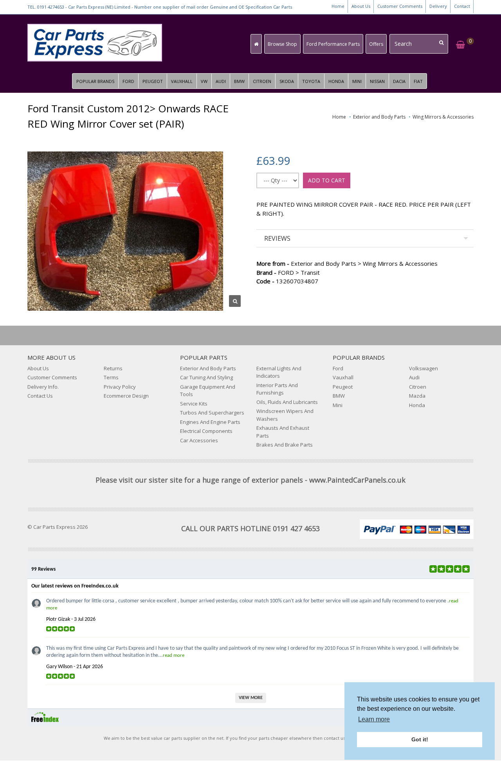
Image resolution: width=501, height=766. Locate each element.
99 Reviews (43, 569)
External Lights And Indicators (278, 372)
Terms (111, 377)
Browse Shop (282, 44)
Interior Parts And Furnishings (277, 389)
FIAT (418, 81)
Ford (338, 368)
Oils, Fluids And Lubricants (287, 402)
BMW (239, 81)
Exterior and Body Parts (379, 117)
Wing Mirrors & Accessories (443, 117)
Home (338, 6)
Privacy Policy (120, 386)
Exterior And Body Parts (208, 368)
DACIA (399, 81)
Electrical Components (206, 430)
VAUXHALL (182, 81)
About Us (360, 6)
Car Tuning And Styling (206, 377)
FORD (128, 81)
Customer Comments (399, 6)
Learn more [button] (374, 719)
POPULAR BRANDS (95, 81)
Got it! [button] (419, 739)
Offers (376, 44)
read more (173, 655)
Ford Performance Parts (333, 44)
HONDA (336, 81)
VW (204, 81)
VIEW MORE (251, 698)
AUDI (221, 81)
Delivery (438, 6)
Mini (337, 405)
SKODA (286, 81)
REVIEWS (277, 238)
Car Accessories (199, 440)
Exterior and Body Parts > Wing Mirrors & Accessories (347, 263)
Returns (113, 368)
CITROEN (262, 81)
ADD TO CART (326, 180)
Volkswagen (423, 368)
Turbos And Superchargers (212, 412)
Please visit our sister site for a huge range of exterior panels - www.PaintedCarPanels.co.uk (250, 480)
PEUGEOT (152, 81)
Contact (462, 6)
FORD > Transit (288, 272)
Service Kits (193, 403)
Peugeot (343, 386)
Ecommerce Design (126, 395)
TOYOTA (311, 81)
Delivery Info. (43, 386)
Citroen (417, 386)
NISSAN (377, 81)
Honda (417, 405)
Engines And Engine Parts (210, 421)
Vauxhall (343, 377)
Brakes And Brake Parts (284, 444)
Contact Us (40, 395)
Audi (414, 377)
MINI (357, 81)
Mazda (417, 395)
